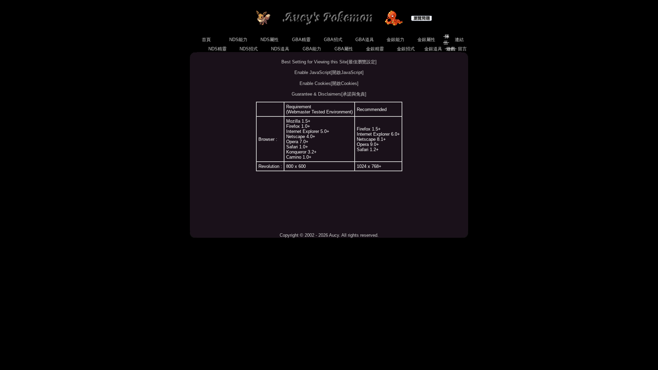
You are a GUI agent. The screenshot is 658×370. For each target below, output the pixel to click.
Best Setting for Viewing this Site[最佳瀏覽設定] (329, 61)
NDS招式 (248, 48)
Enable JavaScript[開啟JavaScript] (329, 72)
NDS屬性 (269, 39)
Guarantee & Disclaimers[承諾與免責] (329, 94)
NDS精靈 (217, 48)
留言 (462, 48)
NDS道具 (280, 48)
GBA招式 (333, 39)
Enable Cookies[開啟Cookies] (329, 83)
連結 (459, 39)
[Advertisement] (329, 201)
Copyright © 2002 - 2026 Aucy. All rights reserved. (329, 235)
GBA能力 (311, 48)
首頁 (206, 39)
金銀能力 (395, 39)
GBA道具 (364, 39)
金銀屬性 (426, 39)
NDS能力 (238, 39)
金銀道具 (433, 48)
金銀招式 (405, 48)
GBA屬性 (343, 48)
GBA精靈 (301, 39)
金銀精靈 (375, 48)
